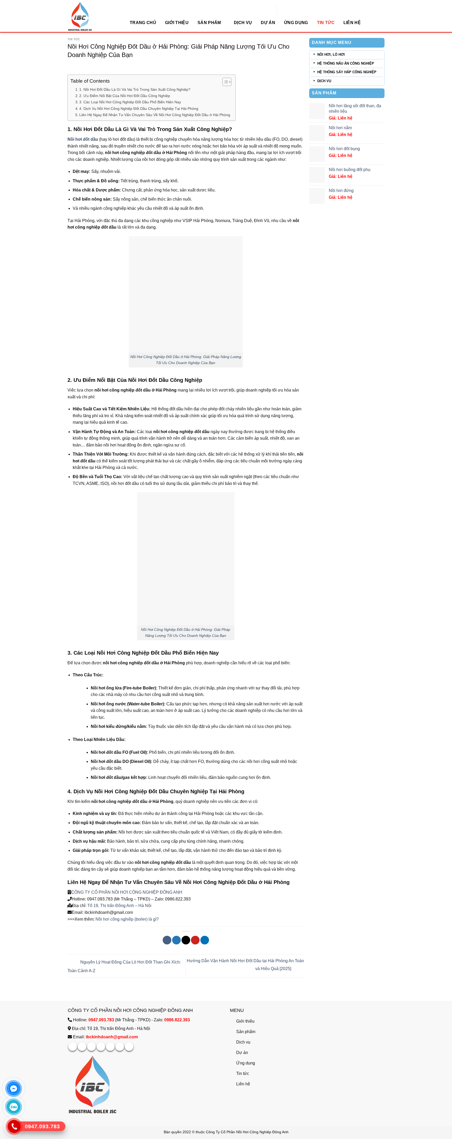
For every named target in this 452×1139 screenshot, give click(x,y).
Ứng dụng (296, 22)
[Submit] (335, 11)
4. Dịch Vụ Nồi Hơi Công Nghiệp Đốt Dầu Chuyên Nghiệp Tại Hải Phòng (138, 108)
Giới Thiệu (177, 22)
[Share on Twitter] (176, 940)
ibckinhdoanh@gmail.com (112, 1037)
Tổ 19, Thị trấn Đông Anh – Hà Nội (119, 905)
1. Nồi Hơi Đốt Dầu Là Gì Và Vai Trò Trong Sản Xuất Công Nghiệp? (134, 89)
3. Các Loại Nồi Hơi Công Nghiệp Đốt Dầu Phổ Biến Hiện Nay (130, 102)
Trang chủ (143, 22)
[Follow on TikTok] (91, 1046)
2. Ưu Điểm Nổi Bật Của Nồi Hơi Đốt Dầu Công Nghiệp (124, 96)
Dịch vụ (243, 22)
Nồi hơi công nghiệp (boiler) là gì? (127, 919)
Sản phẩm (209, 22)
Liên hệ (352, 22)
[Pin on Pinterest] (195, 940)
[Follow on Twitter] (101, 1046)
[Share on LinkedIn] (204, 940)
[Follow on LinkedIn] (119, 1046)
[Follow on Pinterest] (110, 1046)
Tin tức (326, 22)
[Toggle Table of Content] (224, 81)
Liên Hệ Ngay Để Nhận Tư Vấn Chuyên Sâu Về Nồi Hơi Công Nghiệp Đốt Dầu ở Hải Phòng (154, 115)
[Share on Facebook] (167, 940)
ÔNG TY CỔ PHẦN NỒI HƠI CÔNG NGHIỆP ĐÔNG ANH (128, 892)
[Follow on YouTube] (129, 1046)
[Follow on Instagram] (82, 1046)
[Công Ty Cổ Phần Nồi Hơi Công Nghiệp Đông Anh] (94, 16)
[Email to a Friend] (186, 940)
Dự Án (268, 22)
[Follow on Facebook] (72, 1046)
